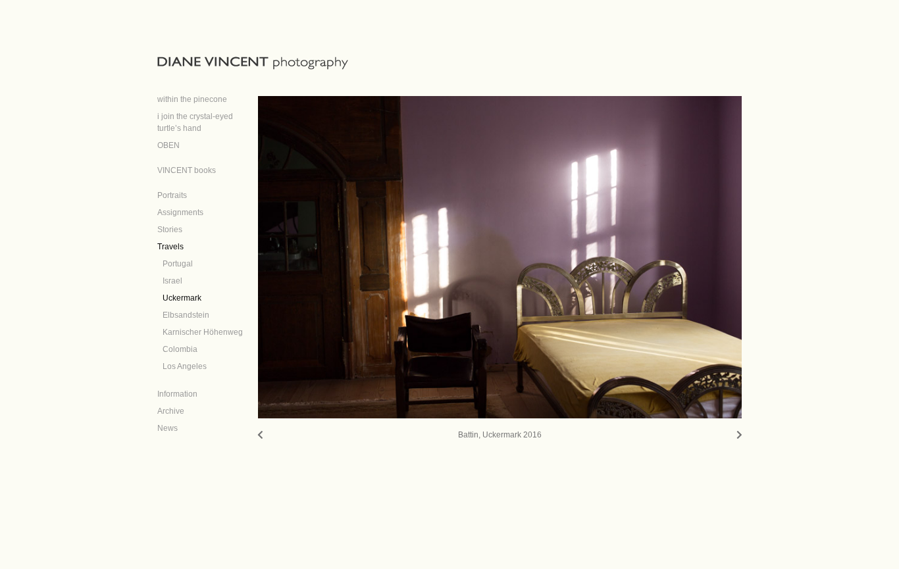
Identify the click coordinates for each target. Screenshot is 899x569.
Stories (169, 229)
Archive (170, 411)
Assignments (180, 212)
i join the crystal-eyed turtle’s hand (195, 122)
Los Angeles (185, 366)
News (167, 428)
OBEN (168, 145)
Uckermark (182, 298)
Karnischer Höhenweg (203, 332)
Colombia (180, 349)
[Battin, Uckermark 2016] (500, 257)
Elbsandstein (186, 315)
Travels (170, 246)
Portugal (178, 263)
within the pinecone (192, 99)
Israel (172, 280)
